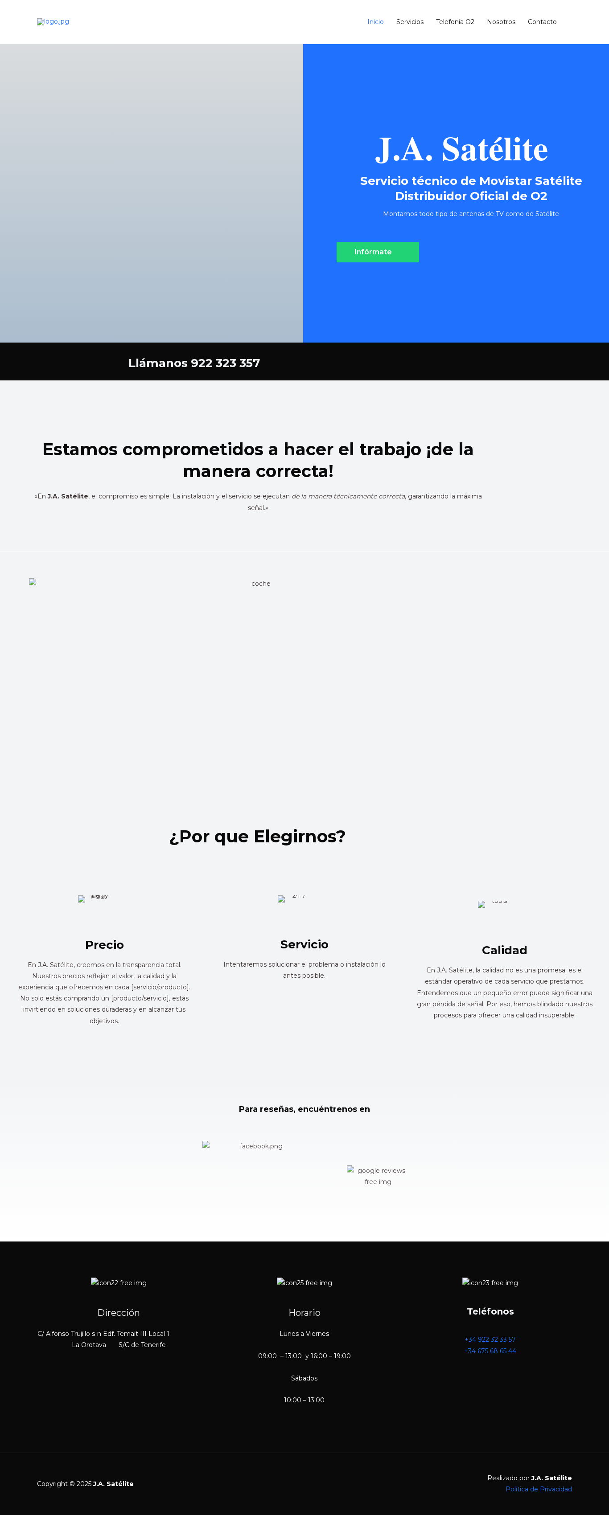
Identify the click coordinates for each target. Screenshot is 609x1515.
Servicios (410, 22)
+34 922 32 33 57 (490, 1339)
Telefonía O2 (455, 22)
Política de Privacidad (539, 1489)
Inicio (375, 22)
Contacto (542, 22)
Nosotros (501, 22)
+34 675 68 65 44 (490, 1351)
